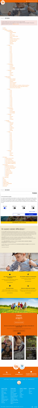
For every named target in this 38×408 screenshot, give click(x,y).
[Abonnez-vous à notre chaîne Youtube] (20, 333)
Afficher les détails (32, 211)
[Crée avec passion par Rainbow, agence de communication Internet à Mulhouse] (34, 406)
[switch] (14, 208)
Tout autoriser (31, 214)
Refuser (19, 214)
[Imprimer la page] (5, 18)
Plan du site (21, 406)
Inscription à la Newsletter (19, 330)
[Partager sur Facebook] (7, 18)
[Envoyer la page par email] (6, 18)
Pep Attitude (22, 367)
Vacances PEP (3, 2)
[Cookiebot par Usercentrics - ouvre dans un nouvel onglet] (33, 193)
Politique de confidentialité (9, 406)
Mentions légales (3, 406)
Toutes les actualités (19, 322)
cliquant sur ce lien (16, 23)
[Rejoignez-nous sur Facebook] (18, 333)
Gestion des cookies (16, 406)
